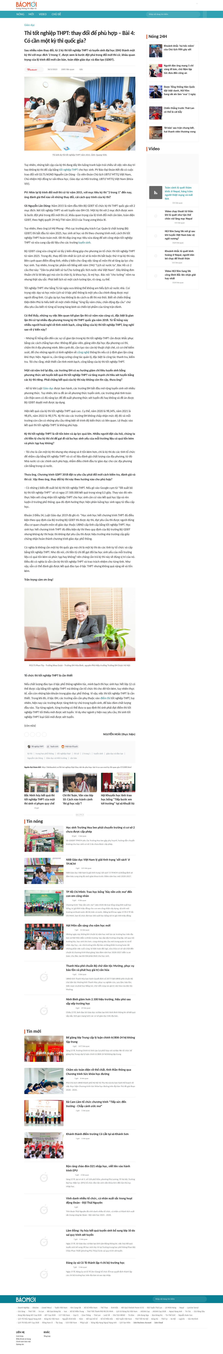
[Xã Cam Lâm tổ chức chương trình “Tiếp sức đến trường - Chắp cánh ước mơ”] (44, 1113)
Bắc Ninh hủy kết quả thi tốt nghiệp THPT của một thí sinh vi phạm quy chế (39, 799)
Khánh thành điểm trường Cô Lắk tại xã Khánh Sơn (97, 1134)
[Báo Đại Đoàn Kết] (32, 69)
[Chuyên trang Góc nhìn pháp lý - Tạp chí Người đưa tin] (166, 77)
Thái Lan (97, 1315)
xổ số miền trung (77, 1312)
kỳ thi (29, 754)
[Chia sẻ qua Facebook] (26, 734)
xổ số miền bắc (107, 1319)
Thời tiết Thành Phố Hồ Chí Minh (100, 1312)
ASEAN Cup (145, 1312)
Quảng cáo (20, 1344)
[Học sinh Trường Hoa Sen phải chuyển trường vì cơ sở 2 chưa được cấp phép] (44, 839)
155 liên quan (177, 203)
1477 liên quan (83, 1046)
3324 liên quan (177, 243)
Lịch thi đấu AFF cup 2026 (28, 1323)
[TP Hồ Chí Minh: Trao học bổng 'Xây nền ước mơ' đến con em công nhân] (44, 903)
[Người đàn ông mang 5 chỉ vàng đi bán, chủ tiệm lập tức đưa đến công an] (155, 70)
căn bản (73, 758)
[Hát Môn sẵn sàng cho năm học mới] (44, 937)
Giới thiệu (20, 1336)
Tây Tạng (59, 1323)
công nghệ (83, 352)
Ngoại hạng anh (175, 1312)
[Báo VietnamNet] (167, 203)
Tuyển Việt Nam (61, 1308)
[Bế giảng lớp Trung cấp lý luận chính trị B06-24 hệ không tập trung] (44, 1049)
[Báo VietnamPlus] (28, 808)
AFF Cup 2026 (50, 1315)
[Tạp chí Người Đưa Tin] (167, 263)
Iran (65, 1312)
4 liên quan (82, 900)
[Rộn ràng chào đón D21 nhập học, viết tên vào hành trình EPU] (44, 1177)
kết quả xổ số (91, 1319)
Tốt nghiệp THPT (37, 747)
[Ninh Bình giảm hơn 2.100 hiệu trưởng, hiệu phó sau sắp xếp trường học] (44, 1010)
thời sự (164, 1319)
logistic (182, 1319)
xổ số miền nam (90, 1308)
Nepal (181, 1308)
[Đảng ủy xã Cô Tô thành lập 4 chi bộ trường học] (44, 1274)
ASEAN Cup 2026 (159, 1312)
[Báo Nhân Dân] (69, 1239)
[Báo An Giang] (68, 1268)
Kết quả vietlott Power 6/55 (132, 1308)
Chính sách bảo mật (23, 1342)
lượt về (107, 1315)
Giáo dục (29, 25)
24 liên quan (85, 1008)
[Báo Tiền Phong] (69, 1207)
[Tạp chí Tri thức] (166, 54)
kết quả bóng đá (54, 1312)
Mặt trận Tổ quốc (71, 747)
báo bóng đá (157, 1315)
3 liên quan (82, 974)
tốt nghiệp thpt (64, 754)
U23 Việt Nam (71, 1323)
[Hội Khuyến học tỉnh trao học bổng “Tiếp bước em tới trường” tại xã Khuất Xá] (118, 782)
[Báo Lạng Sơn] (103, 808)
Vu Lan (41, 1312)
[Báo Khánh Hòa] (70, 1111)
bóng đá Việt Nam (51, 1319)
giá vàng (21, 1312)
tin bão (131, 1315)
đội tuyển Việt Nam (124, 1319)
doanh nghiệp (23, 1308)
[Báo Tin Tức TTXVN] (68, 901)
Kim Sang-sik (76, 1308)
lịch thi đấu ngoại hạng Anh (29, 1319)
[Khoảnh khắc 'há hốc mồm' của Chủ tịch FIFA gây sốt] (155, 50)
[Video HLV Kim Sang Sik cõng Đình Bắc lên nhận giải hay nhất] (155, 276)
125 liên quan (86, 868)
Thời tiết (31, 1312)
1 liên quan (82, 836)
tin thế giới (170, 1315)
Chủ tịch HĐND (119, 1315)
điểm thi (105, 698)
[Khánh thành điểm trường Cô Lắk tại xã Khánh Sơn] (44, 1145)
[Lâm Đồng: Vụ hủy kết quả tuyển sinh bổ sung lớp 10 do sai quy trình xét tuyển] (44, 1242)
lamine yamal (193, 1308)
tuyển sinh (84, 242)
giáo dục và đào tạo (114, 754)
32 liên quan (84, 930)
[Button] (205, 14)
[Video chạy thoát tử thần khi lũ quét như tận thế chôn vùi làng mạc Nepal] (155, 216)
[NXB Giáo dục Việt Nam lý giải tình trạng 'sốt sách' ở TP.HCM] (44, 871)
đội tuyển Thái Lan (154, 1308)
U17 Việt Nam (64, 1315)
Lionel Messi (47, 1308)
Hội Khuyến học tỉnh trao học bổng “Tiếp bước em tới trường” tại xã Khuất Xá (117, 799)
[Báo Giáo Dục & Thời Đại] (68, 836)
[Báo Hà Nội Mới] (69, 930)
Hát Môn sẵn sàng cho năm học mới (88, 925)
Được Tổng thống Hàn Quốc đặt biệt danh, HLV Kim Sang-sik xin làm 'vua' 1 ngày (180, 91)
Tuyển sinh (54, 747)
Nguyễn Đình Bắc (69, 1319)
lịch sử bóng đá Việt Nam (126, 1312)
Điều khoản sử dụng (23, 1339)
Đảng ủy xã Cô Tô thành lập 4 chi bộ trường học (95, 1263)
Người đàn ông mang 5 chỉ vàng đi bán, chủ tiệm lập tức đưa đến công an (178, 69)
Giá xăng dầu (199, 1312)
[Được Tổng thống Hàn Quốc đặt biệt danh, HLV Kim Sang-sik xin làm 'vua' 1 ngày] (155, 91)
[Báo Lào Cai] (68, 1046)
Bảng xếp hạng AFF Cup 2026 (29, 1315)
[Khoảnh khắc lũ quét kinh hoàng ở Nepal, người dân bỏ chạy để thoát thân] (155, 256)
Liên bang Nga (143, 1315)
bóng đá (154, 1319)
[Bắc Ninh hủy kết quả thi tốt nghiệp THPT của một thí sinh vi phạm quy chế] (41, 782)
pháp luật (84, 1323)
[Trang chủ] (26, 5)
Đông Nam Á (47, 1323)
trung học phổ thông (45, 754)
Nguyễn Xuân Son (185, 1315)
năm (81, 1319)
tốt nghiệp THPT (68, 169)
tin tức (188, 1312)
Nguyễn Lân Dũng (35, 758)
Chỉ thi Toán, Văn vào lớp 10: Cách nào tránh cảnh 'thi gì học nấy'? (78, 799)
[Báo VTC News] (66, 808)
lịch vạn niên (125, 1323)
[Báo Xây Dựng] (69, 1175)
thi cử (76, 754)
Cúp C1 (76, 1315)
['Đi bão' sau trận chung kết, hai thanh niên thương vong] (155, 132)
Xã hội (173, 1319)
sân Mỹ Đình (193, 1319)
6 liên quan (85, 1175)
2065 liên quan (67, 69)
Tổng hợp (47, 1336)
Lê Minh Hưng (170, 1308)
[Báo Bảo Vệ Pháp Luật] (68, 975)
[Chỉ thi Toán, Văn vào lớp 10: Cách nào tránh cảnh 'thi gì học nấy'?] (80, 782)
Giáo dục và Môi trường (56, 758)
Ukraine (35, 1308)
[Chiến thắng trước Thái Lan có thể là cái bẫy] (155, 113)
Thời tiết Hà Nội (141, 1319)
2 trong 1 (86, 754)
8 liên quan (84, 1078)
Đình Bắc (114, 1308)
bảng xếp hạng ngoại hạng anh (104, 1323)
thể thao (104, 1308)
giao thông (86, 1315)
